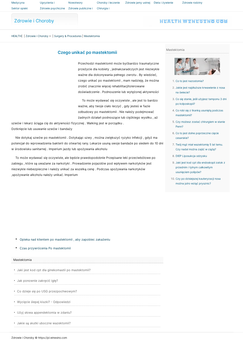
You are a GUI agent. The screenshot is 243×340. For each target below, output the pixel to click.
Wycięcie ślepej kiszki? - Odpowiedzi (43, 302)
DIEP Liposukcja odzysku (191, 155)
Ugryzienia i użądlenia (47, 5)
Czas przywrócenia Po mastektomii (45, 248)
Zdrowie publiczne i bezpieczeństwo (80, 11)
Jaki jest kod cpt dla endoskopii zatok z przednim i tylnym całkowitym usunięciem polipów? (200, 167)
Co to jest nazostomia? (190, 81)
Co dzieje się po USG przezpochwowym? (47, 291)
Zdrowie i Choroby (34, 21)
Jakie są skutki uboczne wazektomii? (44, 323)
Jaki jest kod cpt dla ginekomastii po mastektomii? (54, 270)
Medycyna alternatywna (19, 5)
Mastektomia (92, 36)
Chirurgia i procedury (103, 11)
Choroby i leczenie (108, 2)
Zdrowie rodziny (192, 2)
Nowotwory (75, 2)
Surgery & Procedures (67, 36)
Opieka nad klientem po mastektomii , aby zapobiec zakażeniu (65, 239)
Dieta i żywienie (163, 2)
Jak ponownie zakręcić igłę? (37, 281)
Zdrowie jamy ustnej (137, 2)
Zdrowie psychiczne (52, 8)
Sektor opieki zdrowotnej (19, 11)
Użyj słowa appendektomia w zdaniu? (44, 312)
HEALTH (16, 36)
